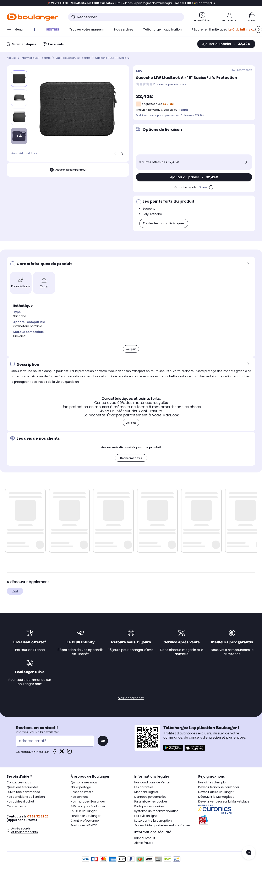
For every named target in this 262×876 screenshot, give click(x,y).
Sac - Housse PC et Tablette (72, 58)
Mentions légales (146, 792)
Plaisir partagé (81, 787)
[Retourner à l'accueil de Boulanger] (32, 17)
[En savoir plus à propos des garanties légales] (211, 187)
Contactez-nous (19, 782)
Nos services (79, 797)
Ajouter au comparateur (70, 169)
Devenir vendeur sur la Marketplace (224, 801)
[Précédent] (115, 154)
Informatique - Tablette (35, 58)
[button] (258, 29)
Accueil (11, 58)
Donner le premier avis (169, 84)
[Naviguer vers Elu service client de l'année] (227, 820)
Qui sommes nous (84, 782)
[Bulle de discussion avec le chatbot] (248, 853)
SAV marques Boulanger (88, 806)
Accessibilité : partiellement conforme (162, 825)
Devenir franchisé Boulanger (218, 787)
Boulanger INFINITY (84, 825)
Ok (103, 741)
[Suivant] (122, 154)
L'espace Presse (82, 792)
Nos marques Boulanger (88, 801)
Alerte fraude (143, 843)
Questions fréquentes (22, 787)
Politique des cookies (149, 806)
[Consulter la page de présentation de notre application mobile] (173, 748)
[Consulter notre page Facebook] (54, 752)
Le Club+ (169, 104)
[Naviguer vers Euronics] (227, 809)
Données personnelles (150, 797)
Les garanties (143, 787)
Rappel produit (144, 838)
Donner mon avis (131, 458)
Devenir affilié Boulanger (216, 792)
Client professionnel (85, 820)
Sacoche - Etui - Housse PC (112, 58)
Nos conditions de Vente (152, 782)
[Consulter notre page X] (61, 752)
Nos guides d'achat (20, 801)
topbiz (183, 109)
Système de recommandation (156, 811)
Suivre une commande (23, 792)
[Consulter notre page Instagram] (69, 752)
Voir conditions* (131, 698)
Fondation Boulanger (85, 816)
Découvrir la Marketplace (216, 797)
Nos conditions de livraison (26, 797)
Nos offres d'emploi (212, 782)
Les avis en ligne (146, 816)
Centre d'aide (16, 806)
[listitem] (19, 98)
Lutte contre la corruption (153, 820)
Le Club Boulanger (84, 811)
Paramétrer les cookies (151, 801)
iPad (15, 591)
